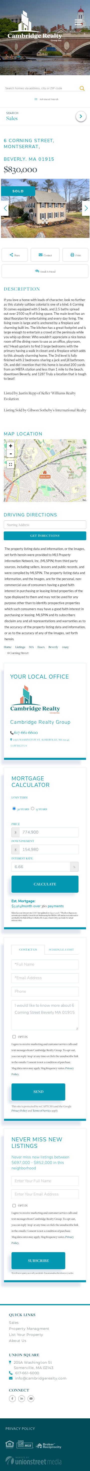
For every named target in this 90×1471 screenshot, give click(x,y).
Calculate (45, 884)
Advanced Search (49, 99)
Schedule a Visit (61, 950)
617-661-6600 (26, 732)
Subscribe (38, 1260)
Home (8, 647)
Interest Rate (22, 858)
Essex (41, 647)
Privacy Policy (19, 1111)
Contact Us (19, 745)
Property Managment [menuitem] (29, 1328)
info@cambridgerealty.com (41, 1378)
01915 (65, 647)
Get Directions (45, 535)
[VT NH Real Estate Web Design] (45, 1460)
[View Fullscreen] (10, 464)
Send (39, 1091)
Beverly (53, 647)
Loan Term (20, 797)
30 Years (23, 809)
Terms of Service (41, 1111)
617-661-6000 (27, 1373)
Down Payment (23, 841)
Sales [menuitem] (14, 1322)
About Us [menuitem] (17, 1340)
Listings (20, 647)
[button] (82, 88)
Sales (12, 118)
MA (31, 647)
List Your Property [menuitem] (26, 1334)
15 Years (41, 809)
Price (16, 824)
